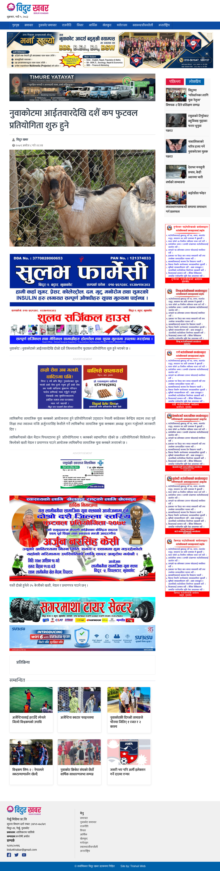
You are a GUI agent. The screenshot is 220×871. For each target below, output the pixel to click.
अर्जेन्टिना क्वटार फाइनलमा (77, 717)
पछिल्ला (174, 81)
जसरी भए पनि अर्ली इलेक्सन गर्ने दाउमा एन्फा (127, 772)
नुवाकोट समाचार (47, 25)
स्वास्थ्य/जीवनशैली (143, 25)
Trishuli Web (138, 866)
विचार (80, 25)
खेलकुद (107, 25)
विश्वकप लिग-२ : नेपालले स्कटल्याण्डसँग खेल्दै (28, 772)
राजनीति (66, 25)
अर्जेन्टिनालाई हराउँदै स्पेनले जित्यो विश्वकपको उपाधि (29, 720)
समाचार (29, 25)
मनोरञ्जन (122, 25)
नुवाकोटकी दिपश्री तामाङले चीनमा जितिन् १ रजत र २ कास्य (126, 722)
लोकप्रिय (195, 81)
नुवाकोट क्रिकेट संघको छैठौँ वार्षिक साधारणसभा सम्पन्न (77, 772)
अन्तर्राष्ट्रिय (164, 25)
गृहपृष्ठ (15, 25)
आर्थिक (93, 25)
